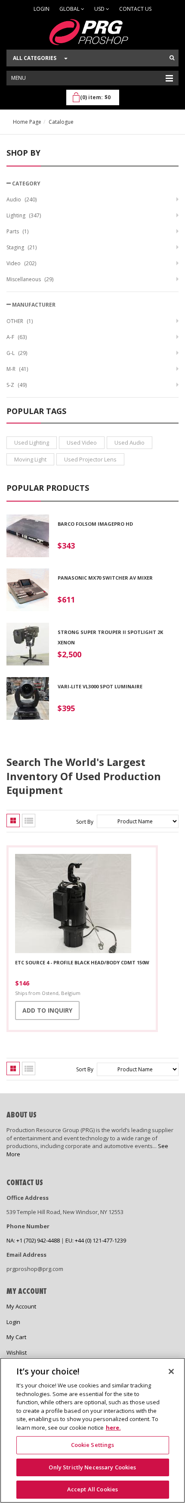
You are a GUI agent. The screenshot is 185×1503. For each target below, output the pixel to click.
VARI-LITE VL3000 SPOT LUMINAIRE (100, 686)
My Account (21, 1306)
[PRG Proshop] (92, 32)
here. (113, 1427)
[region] (92, 1430)
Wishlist (16, 1352)
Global (70, 9)
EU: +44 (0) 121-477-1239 (95, 1240)
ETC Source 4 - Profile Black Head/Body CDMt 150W (82, 962)
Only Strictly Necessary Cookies (92, 1467)
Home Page (27, 122)
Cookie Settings (92, 1445)
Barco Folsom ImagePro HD (95, 524)
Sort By (84, 821)
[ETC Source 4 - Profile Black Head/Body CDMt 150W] (82, 903)
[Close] (171, 1371)
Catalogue (61, 122)
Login (41, 9)
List (28, 820)
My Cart (16, 1337)
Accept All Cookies (92, 1489)
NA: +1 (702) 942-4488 (33, 1240)
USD (100, 9)
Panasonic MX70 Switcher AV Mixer (105, 577)
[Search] (172, 58)
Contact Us (135, 9)
